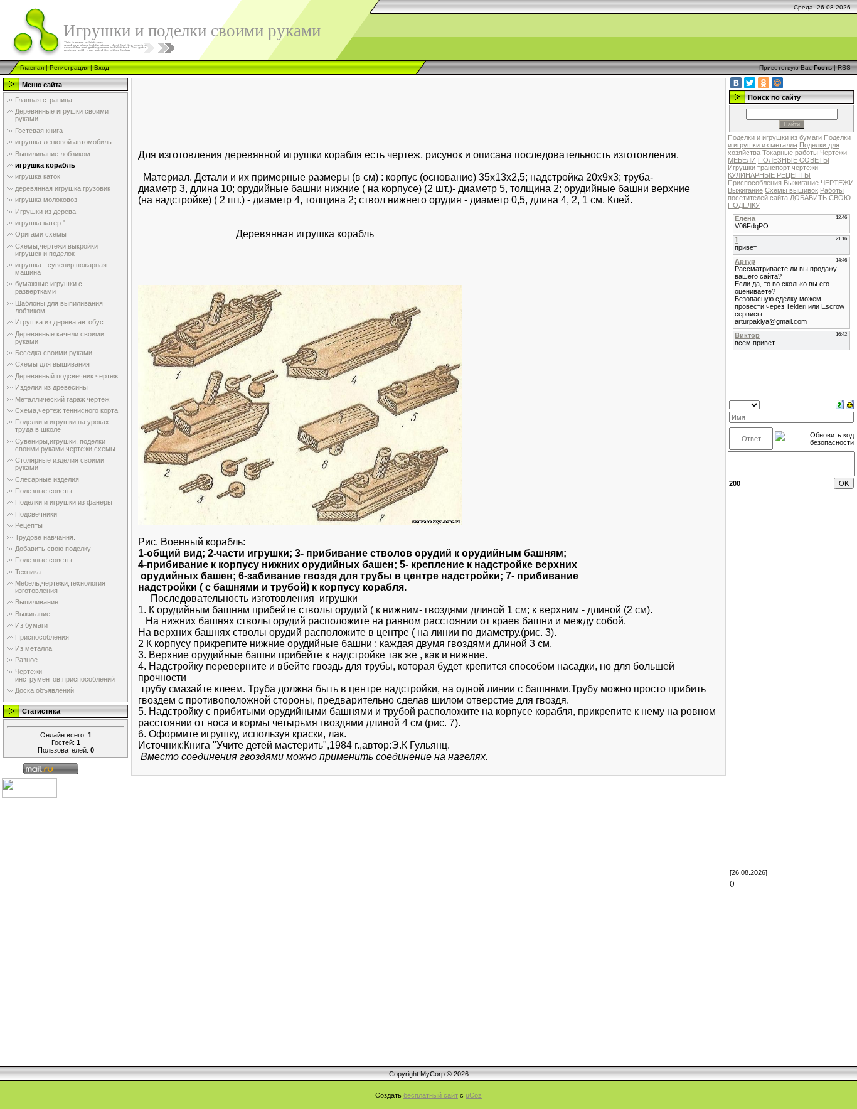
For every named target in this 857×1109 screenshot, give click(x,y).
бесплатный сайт (430, 1095)
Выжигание (801, 182)
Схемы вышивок (791, 190)
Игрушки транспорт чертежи (773, 167)
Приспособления (755, 182)
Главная (32, 67)
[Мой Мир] (777, 82)
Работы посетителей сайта (786, 193)
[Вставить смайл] (850, 404)
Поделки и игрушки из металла (789, 141)
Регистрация (69, 67)
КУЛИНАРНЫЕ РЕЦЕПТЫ (769, 175)
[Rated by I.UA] (29, 787)
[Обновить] (840, 404)
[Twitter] (749, 82)
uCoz (474, 1095)
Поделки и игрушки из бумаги (775, 137)
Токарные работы (790, 152)
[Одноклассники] (763, 82)
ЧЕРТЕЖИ (837, 182)
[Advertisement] (366, 113)
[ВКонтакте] (736, 82)
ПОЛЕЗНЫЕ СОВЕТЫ (793, 160)
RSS (844, 67)
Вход (101, 67)
